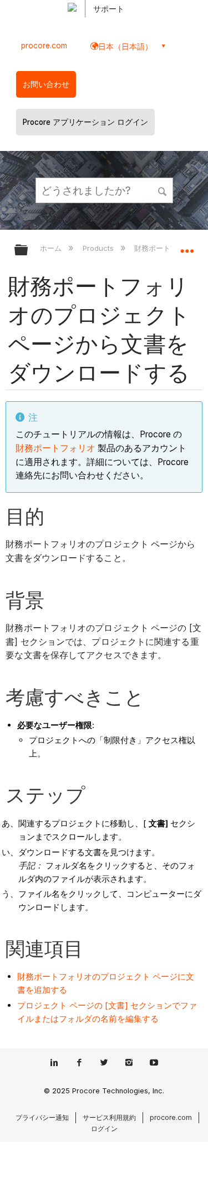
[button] (162, 189)
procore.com (44, 45)
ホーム (52, 248)
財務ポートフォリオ (55, 448)
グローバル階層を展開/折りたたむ (28, 251)
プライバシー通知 (42, 1117)
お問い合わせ (46, 84)
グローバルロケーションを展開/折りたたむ (187, 246)
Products (99, 248)
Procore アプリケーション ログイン (85, 122)
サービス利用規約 (109, 1117)
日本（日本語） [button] (125, 46)
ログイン (104, 1128)
